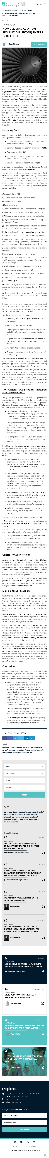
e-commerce (9, 814)
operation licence (23, 750)
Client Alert (22, 11)
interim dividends (11, 822)
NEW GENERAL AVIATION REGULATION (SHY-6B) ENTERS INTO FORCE (18, 13)
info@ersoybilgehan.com (14, 1102)
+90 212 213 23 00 (12, 1099)
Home (4, 11)
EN (38, 4)
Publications (12, 11)
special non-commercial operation (15, 752)
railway (27, 814)
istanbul (40, 812)
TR (41, 4)
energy (27, 817)
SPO (31, 752)
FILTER (24, 795)
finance (15, 812)
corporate (8, 812)
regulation (23, 812)
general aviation (16, 747)
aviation (5, 747)
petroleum (32, 812)
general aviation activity (32, 747)
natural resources (19, 819)
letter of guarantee (34, 819)
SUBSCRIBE (24, 1129)
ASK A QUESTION (39, 45)
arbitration (19, 814)
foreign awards (18, 817)
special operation (37, 750)
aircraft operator (9, 750)
